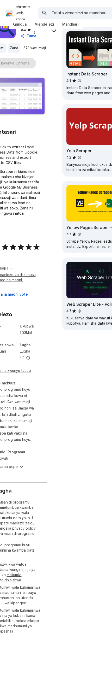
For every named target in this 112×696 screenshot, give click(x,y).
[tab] (20, 24)
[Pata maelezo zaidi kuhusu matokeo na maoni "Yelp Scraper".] (79, 157)
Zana (14, 48)
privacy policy (24, 528)
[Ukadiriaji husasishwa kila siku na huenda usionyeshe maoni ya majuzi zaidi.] (54, 29)
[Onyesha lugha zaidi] (28, 358)
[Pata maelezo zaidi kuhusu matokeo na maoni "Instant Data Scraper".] (79, 80)
